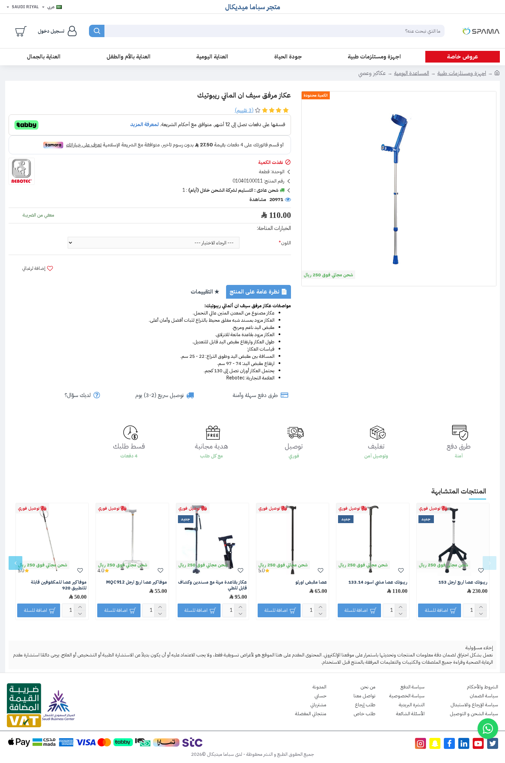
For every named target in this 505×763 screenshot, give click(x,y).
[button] (489, 563)
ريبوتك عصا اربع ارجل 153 (462, 582)
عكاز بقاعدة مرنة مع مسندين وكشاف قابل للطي (212, 585)
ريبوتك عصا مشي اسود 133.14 (377, 582)
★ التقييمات (205, 292)
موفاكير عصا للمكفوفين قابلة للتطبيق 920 (59, 585)
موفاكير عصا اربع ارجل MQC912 (136, 582)
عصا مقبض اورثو (311, 582)
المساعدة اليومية (411, 73)
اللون (286, 242)
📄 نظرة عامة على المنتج (258, 292)
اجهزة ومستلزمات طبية (461, 73)
